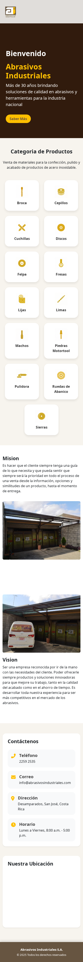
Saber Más (18, 118)
